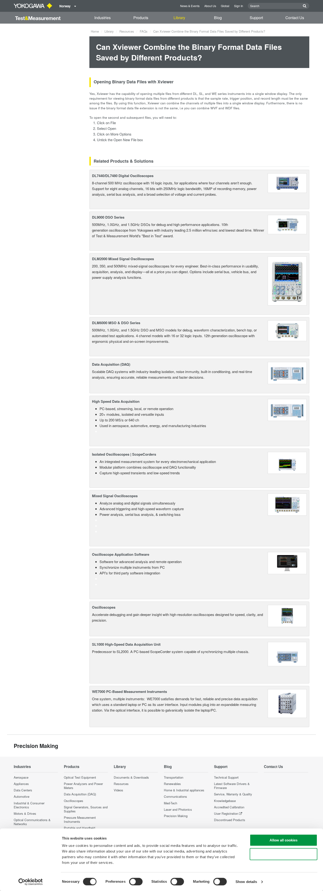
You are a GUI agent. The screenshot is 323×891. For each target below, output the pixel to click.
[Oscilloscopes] (287, 615)
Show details (246, 882)
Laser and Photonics (178, 809)
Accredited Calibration (229, 807)
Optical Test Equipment (80, 777)
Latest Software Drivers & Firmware (232, 785)
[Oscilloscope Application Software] (287, 562)
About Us (210, 6)
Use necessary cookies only (283, 854)
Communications (175, 796)
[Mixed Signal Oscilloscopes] (287, 503)
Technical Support (226, 777)
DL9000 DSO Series (108, 217)
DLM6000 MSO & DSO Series (116, 322)
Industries (102, 17)
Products (140, 17)
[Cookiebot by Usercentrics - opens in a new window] (30, 881)
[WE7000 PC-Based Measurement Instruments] (287, 702)
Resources (126, 31)
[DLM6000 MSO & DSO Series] (287, 330)
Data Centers (23, 790)
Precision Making (176, 816)
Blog (218, 17)
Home (95, 31)
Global (225, 6)
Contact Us (294, 17)
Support (256, 17)
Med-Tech (170, 803)
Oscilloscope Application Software (120, 554)
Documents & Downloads (131, 777)
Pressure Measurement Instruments (80, 819)
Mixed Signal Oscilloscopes (115, 495)
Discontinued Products (229, 820)
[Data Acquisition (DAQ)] (287, 372)
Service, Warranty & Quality (233, 794)
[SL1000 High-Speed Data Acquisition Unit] (287, 653)
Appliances (21, 783)
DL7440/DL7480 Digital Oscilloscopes (122, 175)
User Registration (226, 813)
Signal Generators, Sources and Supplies (86, 809)
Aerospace (21, 777)
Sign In (238, 6)
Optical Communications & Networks (32, 822)
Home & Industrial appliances (184, 790)
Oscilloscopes (103, 607)
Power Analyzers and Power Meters (83, 785)
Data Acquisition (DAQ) (111, 364)
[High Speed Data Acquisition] (287, 409)
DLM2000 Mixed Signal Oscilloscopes (123, 258)
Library (179, 17)
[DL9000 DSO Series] (287, 223)
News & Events (190, 6)
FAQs (144, 31)
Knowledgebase (225, 800)
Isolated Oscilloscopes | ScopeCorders (124, 454)
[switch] (136, 881)
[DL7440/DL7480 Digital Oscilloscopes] (287, 182)
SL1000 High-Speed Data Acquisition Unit (126, 644)
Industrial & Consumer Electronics (29, 805)
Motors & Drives (25, 813)
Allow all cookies (283, 840)
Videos (118, 790)
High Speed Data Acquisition (116, 401)
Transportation (173, 777)
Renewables (172, 783)
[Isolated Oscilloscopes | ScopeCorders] (287, 462)
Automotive (21, 796)
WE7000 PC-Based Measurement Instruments (129, 691)
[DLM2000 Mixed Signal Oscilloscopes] (287, 280)
